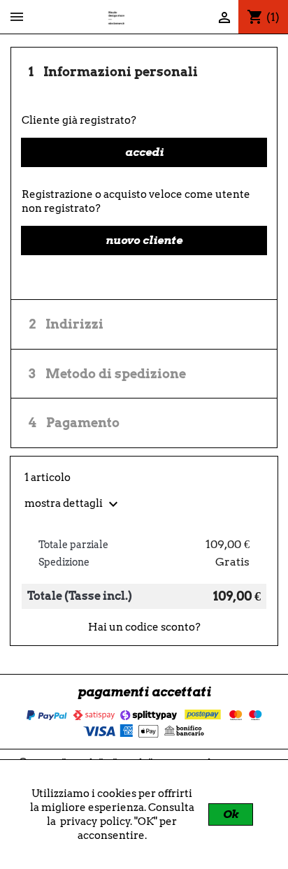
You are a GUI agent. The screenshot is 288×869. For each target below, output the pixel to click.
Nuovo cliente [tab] (144, 240)
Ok (230, 814)
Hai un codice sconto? (144, 627)
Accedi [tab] (144, 152)
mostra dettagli (73, 503)
